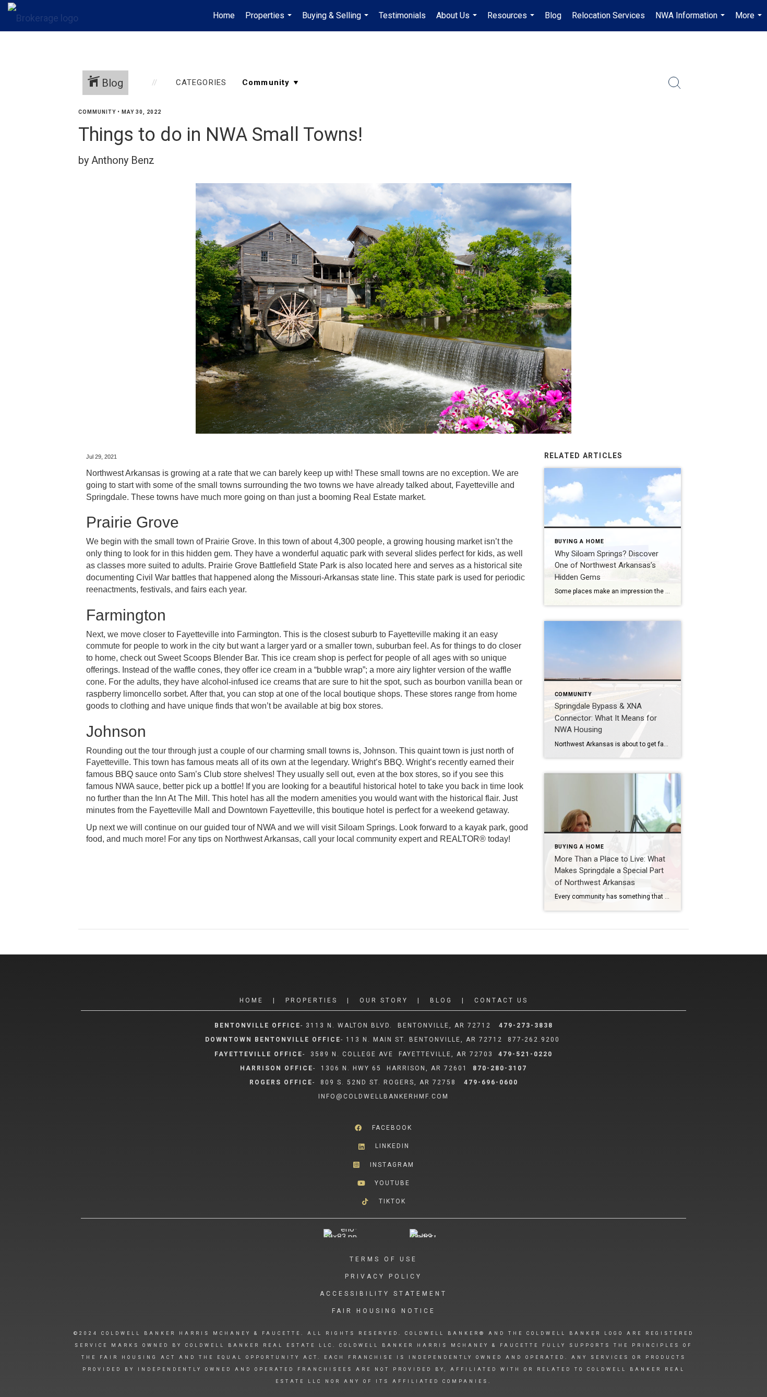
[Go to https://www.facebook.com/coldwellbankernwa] (383, 1128)
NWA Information (691, 20)
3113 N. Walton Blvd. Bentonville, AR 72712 (398, 1025)
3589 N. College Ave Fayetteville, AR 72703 (401, 1054)
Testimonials (402, 15)
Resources (512, 20)
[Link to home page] (48, 15)
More (749, 20)
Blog (553, 15)
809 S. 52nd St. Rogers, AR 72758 (389, 1082)
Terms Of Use (383, 1259)
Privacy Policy (383, 1276)
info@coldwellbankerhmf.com (383, 1096)
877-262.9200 (535, 1039)
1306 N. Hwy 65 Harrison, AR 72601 (394, 1068)
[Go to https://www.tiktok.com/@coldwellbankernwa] (383, 1202)
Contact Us (501, 1000)
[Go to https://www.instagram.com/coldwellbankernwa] (383, 1165)
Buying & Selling (336, 20)
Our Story (383, 1000)
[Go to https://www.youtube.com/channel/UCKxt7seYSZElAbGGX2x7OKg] (383, 1183)
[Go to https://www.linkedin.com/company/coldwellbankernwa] (383, 1146)
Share (750, 132)
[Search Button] (675, 83)
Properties (269, 20)
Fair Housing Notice (384, 1311)
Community (97, 112)
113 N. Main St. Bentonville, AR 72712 (424, 1039)
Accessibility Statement (383, 1293)
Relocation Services (608, 15)
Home (224, 15)
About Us (458, 20)
